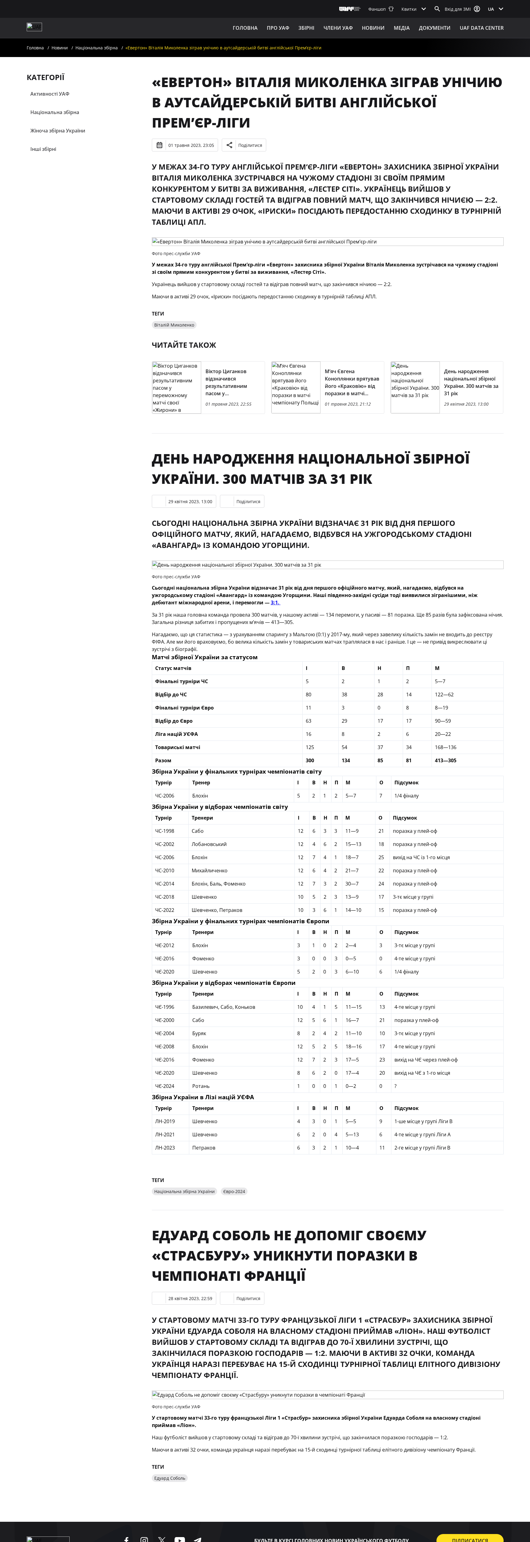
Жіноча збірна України (57, 130)
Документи (435, 28)
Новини (373, 28)
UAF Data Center (482, 28)
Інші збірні (43, 149)
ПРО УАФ (278, 28)
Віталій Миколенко (174, 325)
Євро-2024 (234, 1191)
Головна (245, 28)
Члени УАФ (338, 28)
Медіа (402, 28)
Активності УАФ (49, 93)
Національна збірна (96, 48)
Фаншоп (377, 9)
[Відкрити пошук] (437, 9)
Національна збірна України (184, 1191)
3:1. (276, 602)
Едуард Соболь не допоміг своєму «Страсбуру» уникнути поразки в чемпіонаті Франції (289, 1255)
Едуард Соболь (169, 1478)
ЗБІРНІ (306, 28)
